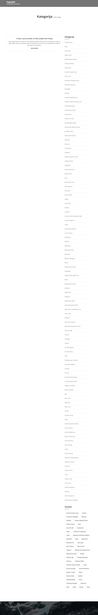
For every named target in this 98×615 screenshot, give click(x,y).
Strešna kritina (69, 441)
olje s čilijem (70, 546)
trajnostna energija (71, 583)
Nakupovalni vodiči (70, 284)
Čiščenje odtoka (69, 63)
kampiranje (80, 528)
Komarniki (68, 203)
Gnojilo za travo (69, 119)
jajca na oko (70, 528)
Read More (34, 48)
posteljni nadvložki (82, 557)
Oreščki (67, 335)
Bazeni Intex (68, 55)
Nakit (66, 280)
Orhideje (67, 339)
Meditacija (68, 246)
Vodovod (67, 466)
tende (80, 579)
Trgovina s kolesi (69, 462)
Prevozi (67, 373)
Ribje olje (67, 402)
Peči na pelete (69, 352)
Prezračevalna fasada (71, 377)
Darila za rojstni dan (71, 72)
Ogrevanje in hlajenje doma (73, 309)
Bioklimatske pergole (71, 59)
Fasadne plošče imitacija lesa (73, 102)
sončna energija (70, 568)
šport (88, 587)
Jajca (66, 178)
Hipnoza (67, 144)
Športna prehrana (70, 436)
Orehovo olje (68, 330)
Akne (66, 46)
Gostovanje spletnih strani (72, 127)
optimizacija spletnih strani (82, 550)
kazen (68, 531)
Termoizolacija (69, 453)
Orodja (67, 343)
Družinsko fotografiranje (72, 80)
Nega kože (68, 292)
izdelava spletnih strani (71, 157)
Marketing (68, 237)
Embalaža (67, 89)
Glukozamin (68, 114)
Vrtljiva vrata (68, 479)
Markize (67, 241)
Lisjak (66, 224)
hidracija (83, 516)
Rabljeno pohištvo (70, 385)
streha (80, 572)
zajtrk (74, 587)
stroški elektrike (70, 579)
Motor (66, 263)
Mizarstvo (67, 254)
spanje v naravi (70, 572)
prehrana (68, 561)
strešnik (80, 576)
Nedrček (67, 288)
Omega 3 (67, 318)
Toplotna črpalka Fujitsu (72, 458)
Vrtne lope (68, 483)
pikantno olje (70, 557)
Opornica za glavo (70, 322)
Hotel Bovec (68, 148)
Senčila (67, 411)
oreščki (82, 553)
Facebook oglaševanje (71, 97)
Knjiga (66, 199)
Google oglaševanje (70, 123)
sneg (85, 565)
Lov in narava (69, 233)
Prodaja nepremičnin (71, 381)
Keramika (67, 191)
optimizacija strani (71, 553)
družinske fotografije (72, 516)
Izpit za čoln (68, 174)
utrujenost (83, 583)
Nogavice (67, 296)
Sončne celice (69, 428)
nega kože (85, 539)
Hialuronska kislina (70, 135)
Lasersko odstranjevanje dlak (73, 216)
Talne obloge (68, 445)
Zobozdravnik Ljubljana (71, 500)
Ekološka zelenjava (70, 85)
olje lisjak (80, 542)
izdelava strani (70, 524)
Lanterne (67, 212)
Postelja (67, 369)
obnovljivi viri (70, 542)
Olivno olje (68, 313)
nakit (76, 539)
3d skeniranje (69, 42)
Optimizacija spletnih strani (73, 326)
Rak (66, 394)
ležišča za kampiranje (79, 531)
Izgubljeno (68, 165)
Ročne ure (68, 407)
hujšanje (68, 520)
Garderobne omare (70, 110)
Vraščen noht (69, 470)
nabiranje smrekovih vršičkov (81, 535)
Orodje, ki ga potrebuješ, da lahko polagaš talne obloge (34, 38)
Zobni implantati (69, 496)
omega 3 (68, 550)
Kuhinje (67, 207)
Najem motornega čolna (72, 275)
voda (67, 587)
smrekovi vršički (79, 561)
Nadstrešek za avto (70, 267)
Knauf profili (68, 195)
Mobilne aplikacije (70, 258)
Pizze (66, 356)
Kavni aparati (68, 186)
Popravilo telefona (70, 364)
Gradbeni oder (69, 131)
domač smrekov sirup (72, 513)
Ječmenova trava (69, 182)
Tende (66, 449)
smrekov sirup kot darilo (73, 565)
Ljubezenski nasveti (70, 229)
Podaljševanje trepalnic (71, 360)
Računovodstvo (69, 390)
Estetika (67, 93)
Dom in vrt (68, 76)
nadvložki (69, 539)
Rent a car (68, 398)
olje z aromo (80, 546)
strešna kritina (70, 576)
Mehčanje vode (69, 250)
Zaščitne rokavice (70, 487)
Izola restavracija (70, 169)
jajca (79, 524)
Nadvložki (67, 271)
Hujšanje (67, 152)
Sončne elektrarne (70, 432)
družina (84, 513)
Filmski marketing (70, 106)
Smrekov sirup (69, 415)
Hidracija (67, 140)
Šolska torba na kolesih (71, 424)
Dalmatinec (68, 68)
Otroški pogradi (69, 347)
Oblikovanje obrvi (70, 301)
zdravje (81, 587)
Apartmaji (67, 51)
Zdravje (67, 491)
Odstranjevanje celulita (71, 305)
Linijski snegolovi (69, 220)
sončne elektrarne (84, 568)
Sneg (66, 419)
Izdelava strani (69, 161)
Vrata (66, 474)
